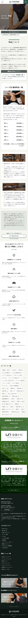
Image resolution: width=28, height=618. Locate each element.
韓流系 (24, 411)
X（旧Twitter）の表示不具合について (11, 34)
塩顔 (3, 393)
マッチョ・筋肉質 (20, 380)
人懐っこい (5, 388)
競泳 (12, 406)
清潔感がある (5, 401)
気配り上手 (20, 398)
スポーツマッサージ (6, 565)
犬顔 (13, 401)
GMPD (21, 370)
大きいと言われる (12, 393)
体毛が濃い (20, 388)
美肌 (17, 409)
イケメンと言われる (7, 375)
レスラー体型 (15, 383)
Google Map (7, 509)
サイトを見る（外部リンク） (14, 456)
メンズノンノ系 (6, 383)
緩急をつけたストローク (7, 409)
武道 (13, 398)
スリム (4, 377)
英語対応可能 (5, 411)
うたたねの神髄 (6, 372)
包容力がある (20, 390)
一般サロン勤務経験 (14, 385)
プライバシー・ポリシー (14, 606)
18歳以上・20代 (6, 370)
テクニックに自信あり (14, 377)
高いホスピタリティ (7, 414)
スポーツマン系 (18, 375)
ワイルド (4, 385)
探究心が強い (15, 396)
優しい (13, 390)
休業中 (13, 388)
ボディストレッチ (6, 563)
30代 (14, 370)
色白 (23, 409)
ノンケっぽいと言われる (8, 380)
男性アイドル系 (21, 401)
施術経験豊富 (5, 398)
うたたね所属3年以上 (17, 372)
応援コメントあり (6, 569)
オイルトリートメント (7, 558)
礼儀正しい (5, 406)
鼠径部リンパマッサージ (7, 567)
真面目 (17, 404)
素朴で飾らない (20, 406)
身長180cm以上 (15, 411)
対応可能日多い (6, 396)
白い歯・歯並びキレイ (7, 404)
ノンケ (24, 377)
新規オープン (5, 561)
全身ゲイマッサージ (6, 556)
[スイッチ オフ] (25, 2)
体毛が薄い (5, 390)
